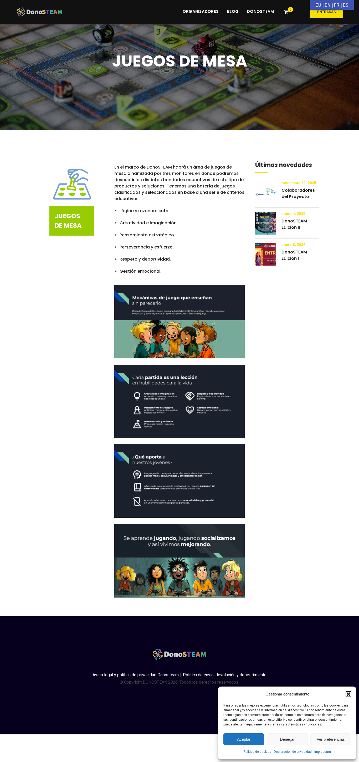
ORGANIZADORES (201, 11)
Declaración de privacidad (293, 752)
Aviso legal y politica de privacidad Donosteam (136, 674)
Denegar (287, 739)
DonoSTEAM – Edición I (296, 255)
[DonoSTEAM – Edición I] (265, 254)
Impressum (322, 752)
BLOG (233, 11)
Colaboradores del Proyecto (298, 193)
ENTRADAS (326, 12)
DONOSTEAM (260, 11)
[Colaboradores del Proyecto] (265, 192)
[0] (286, 12)
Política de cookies (257, 752)
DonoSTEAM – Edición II (296, 224)
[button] (348, 694)
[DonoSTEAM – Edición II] (265, 223)
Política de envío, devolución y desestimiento (224, 674)
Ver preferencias (331, 739)
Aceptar (243, 739)
